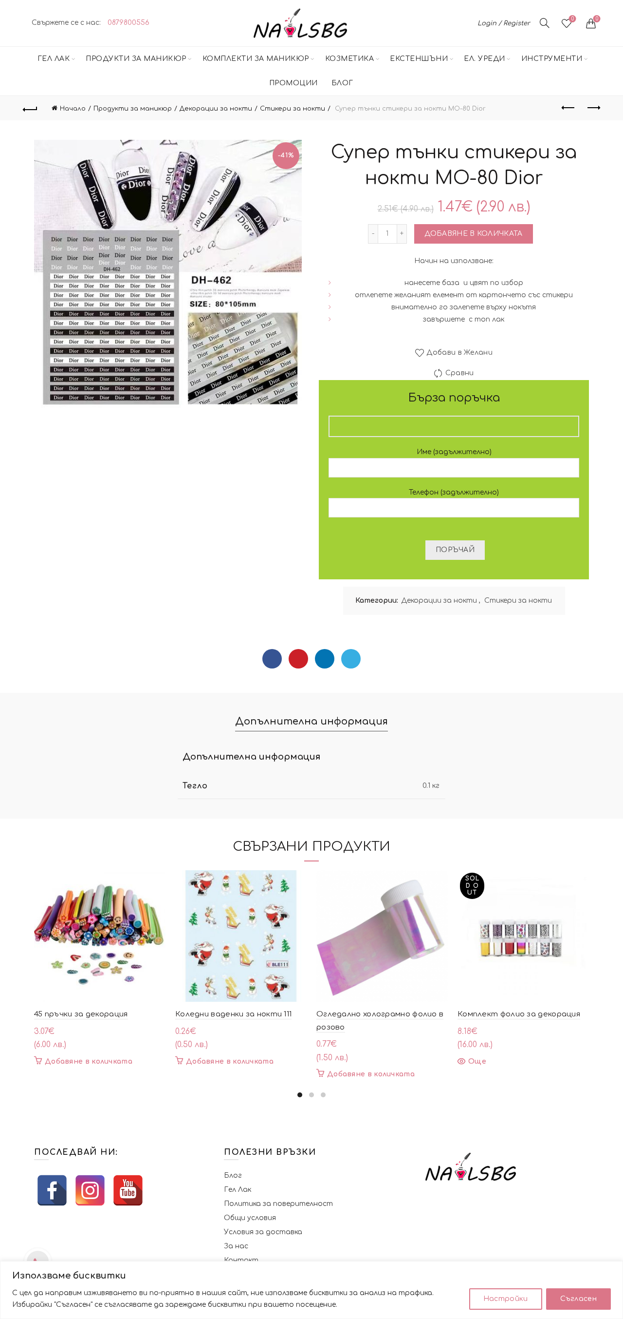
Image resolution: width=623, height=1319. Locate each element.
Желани (572, 18)
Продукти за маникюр (136, 58)
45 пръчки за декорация (81, 1014)
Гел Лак (53, 58)
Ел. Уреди (484, 58)
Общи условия (250, 1218)
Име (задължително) (454, 452)
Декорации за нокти (216, 108)
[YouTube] (128, 1190)
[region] (311, 1290)
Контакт (241, 1260)
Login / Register (503, 23)
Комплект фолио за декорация (519, 1014)
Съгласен (578, 1298)
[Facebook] (272, 659)
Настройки (505, 1298)
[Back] (30, 108)
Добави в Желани (459, 352)
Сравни (459, 373)
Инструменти (552, 58)
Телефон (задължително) (454, 492)
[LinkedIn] (324, 659)
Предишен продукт (568, 108)
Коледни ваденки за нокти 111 (233, 1014)
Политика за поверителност (278, 1203)
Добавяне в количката (473, 233)
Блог (342, 83)
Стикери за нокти (292, 108)
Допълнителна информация (311, 721)
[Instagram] (90, 1190)
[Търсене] (544, 23)
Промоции (293, 83)
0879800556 (128, 22)
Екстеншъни (419, 58)
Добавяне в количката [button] (88, 1061)
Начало (73, 108)
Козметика (349, 58)
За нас (236, 1246)
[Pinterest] (298, 659)
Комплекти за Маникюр (255, 58)
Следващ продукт (593, 108)
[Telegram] (351, 659)
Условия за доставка (263, 1232)
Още (477, 1061)
